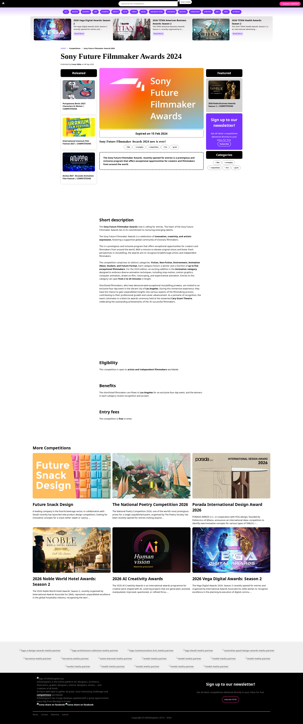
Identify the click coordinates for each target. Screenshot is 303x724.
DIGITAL (183, 12)
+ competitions (153, 147)
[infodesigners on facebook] (51, 704)
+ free (165, 147)
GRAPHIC (85, 12)
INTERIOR (171, 12)
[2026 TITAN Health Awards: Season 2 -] (211, 30)
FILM (125, 12)
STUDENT (236, 12)
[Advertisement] (151, 188)
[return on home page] (16, 4)
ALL (66, 12)
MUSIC (143, 12)
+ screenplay (139, 147)
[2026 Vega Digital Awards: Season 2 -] (52, 30)
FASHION (105, 12)
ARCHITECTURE (156, 12)
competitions (44, 694)
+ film (128, 147)
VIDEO (133, 12)
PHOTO (115, 12)
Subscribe (224, 144)
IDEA (217, 12)
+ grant (174, 147)
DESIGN (75, 12)
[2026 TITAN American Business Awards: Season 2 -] (131, 30)
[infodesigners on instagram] (79, 704)
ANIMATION (195, 12)
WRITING (207, 12)
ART (95, 12)
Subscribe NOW (230, 699)
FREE (226, 12)
